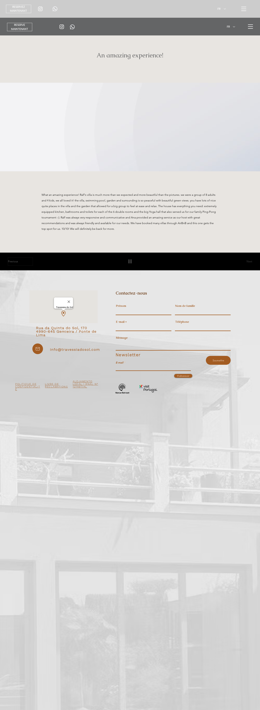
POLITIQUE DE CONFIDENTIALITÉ (27, 386)
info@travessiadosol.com (75, 349)
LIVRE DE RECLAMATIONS (56, 385)
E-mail (120, 321)
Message (122, 337)
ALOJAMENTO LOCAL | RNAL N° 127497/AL (85, 384)
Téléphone (182, 321)
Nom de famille (185, 306)
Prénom (121, 306)
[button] (250, 26)
